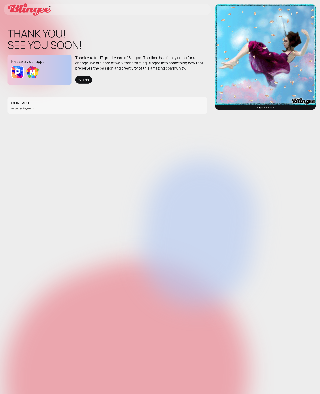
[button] (257, 107)
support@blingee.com (23, 108)
